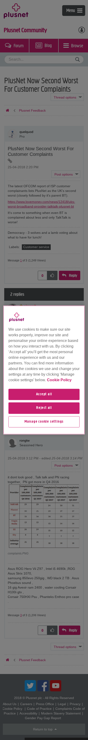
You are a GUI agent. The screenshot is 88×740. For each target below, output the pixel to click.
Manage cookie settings (44, 422)
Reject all (44, 408)
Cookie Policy (59, 380)
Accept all (44, 394)
